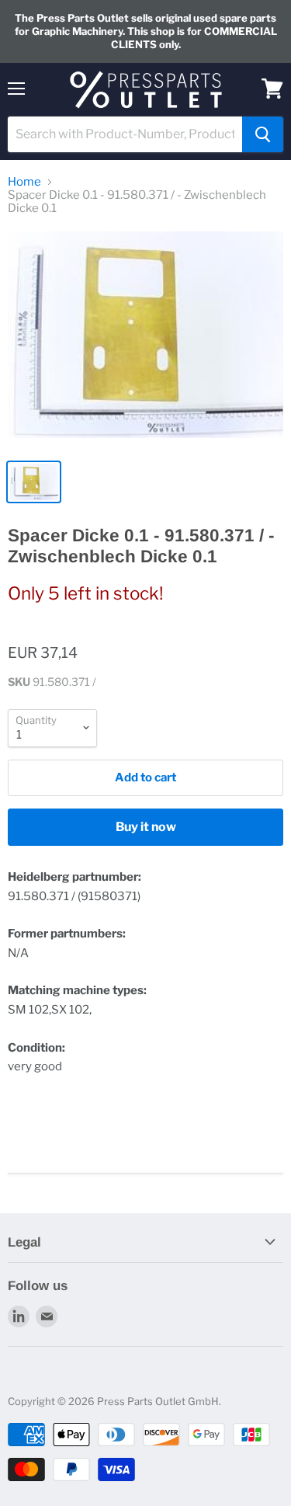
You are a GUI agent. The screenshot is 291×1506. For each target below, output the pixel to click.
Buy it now (146, 826)
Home (24, 182)
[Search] (262, 134)
